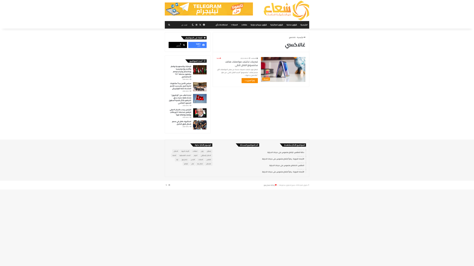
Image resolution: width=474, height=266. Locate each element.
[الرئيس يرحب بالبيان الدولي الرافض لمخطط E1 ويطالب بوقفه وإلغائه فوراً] (200, 113)
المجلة (235, 24)
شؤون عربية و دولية (259, 24)
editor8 (253, 58)
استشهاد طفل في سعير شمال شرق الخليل (181, 123)
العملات (200, 159)
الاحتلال (176, 151)
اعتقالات (195, 151)
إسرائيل (209, 151)
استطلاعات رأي (222, 24)
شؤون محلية (291, 24)
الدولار (195, 155)
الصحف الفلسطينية (185, 155)
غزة (177, 159)
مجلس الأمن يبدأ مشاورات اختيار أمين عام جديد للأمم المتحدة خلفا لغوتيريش (180, 86)
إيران (202, 151)
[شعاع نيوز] (286, 10)
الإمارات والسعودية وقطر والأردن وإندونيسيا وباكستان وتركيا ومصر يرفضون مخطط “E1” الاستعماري (181, 71)
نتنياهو (186, 163)
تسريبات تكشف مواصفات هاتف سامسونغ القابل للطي (241, 63)
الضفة (174, 155)
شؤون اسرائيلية (276, 24)
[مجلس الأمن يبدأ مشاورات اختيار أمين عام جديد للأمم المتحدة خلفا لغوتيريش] (200, 86)
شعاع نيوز (184, 159)
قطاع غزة (200, 163)
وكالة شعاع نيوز (269, 185)
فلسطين (208, 163)
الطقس (209, 159)
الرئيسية (303, 24)
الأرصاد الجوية (185, 151)
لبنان (192, 163)
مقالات (244, 24)
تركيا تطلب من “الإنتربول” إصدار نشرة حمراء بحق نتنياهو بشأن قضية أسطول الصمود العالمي (180, 99)
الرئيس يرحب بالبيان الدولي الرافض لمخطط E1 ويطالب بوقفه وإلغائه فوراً (180, 112)
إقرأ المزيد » (250, 80)
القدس (193, 159)
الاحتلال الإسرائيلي (206, 155)
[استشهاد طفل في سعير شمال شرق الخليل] (200, 124)
